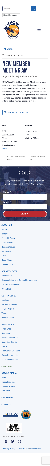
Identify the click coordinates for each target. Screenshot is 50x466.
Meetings (5, 300)
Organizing (6, 289)
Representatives (8, 247)
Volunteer (5, 313)
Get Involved (8, 295)
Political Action (7, 317)
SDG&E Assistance (9, 359)
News (3, 377)
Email (6, 202)
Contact (6, 404)
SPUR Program (7, 309)
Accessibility (35, 448)
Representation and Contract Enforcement (19, 280)
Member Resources (9, 337)
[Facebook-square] (6, 441)
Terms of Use (23, 448)
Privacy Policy (9, 448)
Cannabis (6, 366)
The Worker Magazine (10, 351)
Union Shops (6, 260)
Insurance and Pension (11, 284)
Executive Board (8, 242)
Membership (6, 276)
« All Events (7, 49)
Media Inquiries (8, 382)
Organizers (6, 251)
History (4, 234)
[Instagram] (19, 441)
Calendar (7, 397)
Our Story (5, 229)
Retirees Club (7, 264)
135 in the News (8, 386)
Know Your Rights (9, 342)
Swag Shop (6, 329)
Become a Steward (9, 304)
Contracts (5, 333)
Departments (9, 271)
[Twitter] (13, 441)
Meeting (5, 149)
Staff (3, 256)
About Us (6, 225)
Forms (4, 346)
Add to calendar (16, 112)
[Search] (33, 8)
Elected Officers (8, 238)
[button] (39, 30)
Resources (7, 324)
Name (6, 192)
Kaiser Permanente (9, 355)
